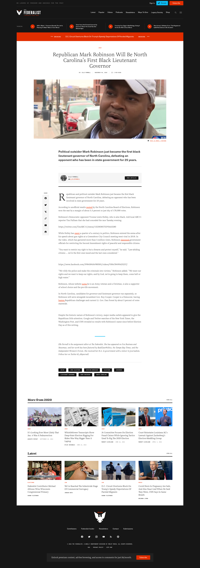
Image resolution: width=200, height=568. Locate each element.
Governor (119, 370)
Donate (163, 3)
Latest (32, 453)
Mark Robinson (85, 375)
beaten (61, 300)
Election (107, 370)
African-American (92, 370)
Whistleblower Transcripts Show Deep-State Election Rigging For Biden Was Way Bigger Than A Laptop (79, 437)
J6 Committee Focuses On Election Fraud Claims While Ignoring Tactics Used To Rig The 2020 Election (118, 435)
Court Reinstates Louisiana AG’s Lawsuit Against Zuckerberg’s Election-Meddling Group (153, 435)
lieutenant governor (67, 375)
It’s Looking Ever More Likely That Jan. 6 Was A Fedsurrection (43, 434)
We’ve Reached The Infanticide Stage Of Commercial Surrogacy (81, 487)
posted (89, 207)
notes (84, 284)
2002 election (75, 370)
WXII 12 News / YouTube (158, 140)
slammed (125, 240)
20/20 (62, 370)
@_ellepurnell (75, 179)
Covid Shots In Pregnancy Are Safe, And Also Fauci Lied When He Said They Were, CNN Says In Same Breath (155, 490)
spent (77, 233)
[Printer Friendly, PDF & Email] (45, 232)
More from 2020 (40, 400)
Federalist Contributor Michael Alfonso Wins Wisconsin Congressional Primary (42, 489)
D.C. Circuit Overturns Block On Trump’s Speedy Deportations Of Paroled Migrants (116, 489)
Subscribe (176, 3)
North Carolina (101, 375)
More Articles (131, 178)
